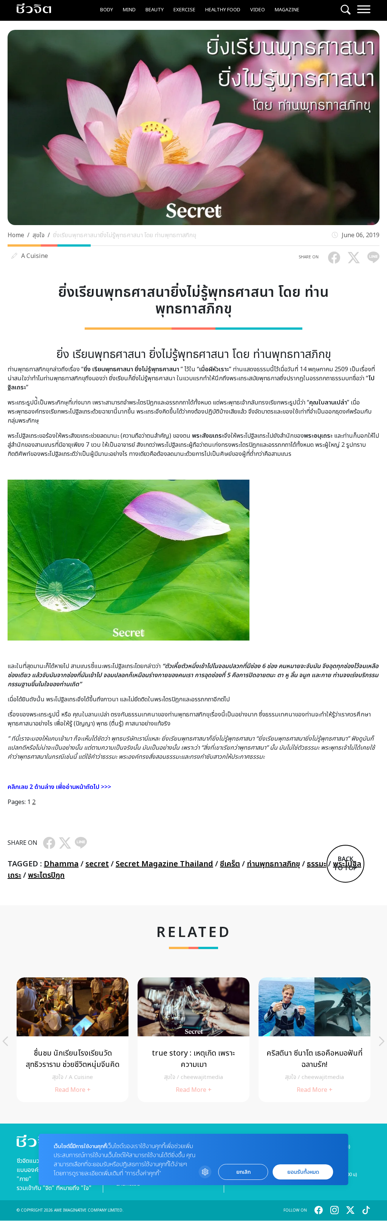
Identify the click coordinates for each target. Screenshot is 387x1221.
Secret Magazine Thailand (164, 864)
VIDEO (257, 10)
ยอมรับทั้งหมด (303, 1172)
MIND (129, 10)
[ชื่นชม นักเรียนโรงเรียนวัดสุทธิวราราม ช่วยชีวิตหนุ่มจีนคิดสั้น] (72, 1039)
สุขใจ (39, 235)
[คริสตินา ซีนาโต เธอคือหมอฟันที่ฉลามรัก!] (314, 1039)
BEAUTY (155, 10)
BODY (106, 10)
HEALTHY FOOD (222, 10)
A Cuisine (34, 256)
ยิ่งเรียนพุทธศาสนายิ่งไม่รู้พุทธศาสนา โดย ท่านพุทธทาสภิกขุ (124, 235)
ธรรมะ (316, 864)
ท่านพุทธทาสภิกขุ (273, 864)
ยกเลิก (243, 1172)
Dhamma (61, 864)
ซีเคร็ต (230, 864)
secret (97, 864)
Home (16, 235)
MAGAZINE (287, 10)
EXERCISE (184, 10)
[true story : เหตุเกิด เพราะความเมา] (193, 1039)
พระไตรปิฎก (46, 875)
